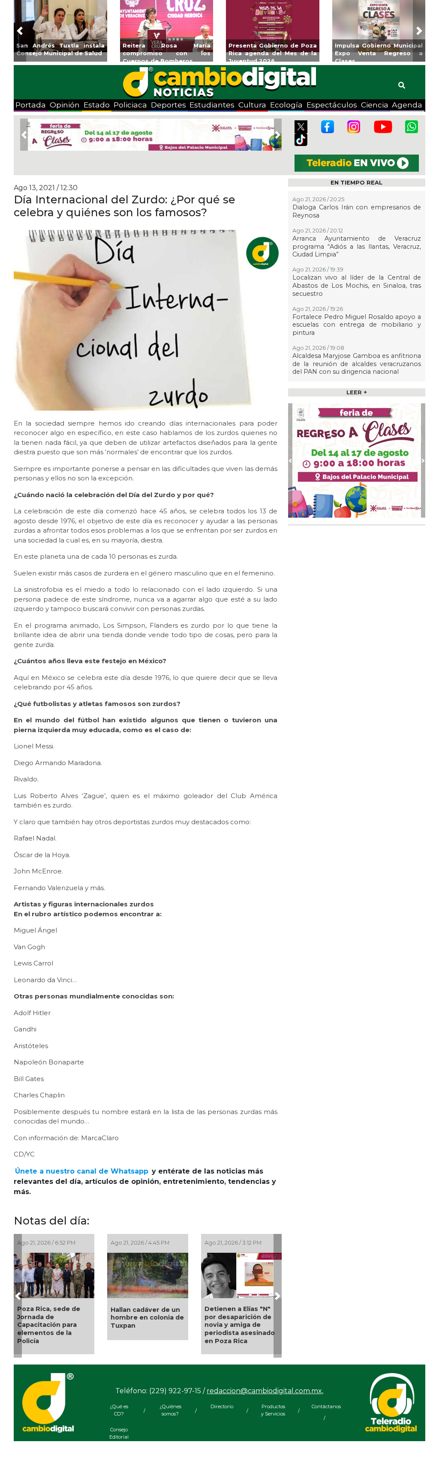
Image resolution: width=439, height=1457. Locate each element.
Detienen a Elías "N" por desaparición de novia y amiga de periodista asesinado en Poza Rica (239, 1325)
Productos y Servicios (273, 1410)
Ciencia (374, 104)
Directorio (221, 1406)
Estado (97, 104)
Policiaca (130, 104)
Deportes (168, 104)
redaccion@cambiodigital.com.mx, (265, 1391)
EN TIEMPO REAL (356, 182)
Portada (30, 104)
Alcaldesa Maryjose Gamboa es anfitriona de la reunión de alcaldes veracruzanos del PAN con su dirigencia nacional (356, 363)
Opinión (65, 104)
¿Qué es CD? (119, 1410)
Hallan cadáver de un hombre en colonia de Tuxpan (147, 1317)
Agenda (407, 104)
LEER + (356, 392)
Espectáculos (332, 104)
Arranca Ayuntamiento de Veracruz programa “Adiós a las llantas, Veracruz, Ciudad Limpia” (356, 246)
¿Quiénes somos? (170, 1410)
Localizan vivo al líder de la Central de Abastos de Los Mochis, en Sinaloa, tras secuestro (356, 285)
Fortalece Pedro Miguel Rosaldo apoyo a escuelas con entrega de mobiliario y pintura (356, 325)
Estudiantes (212, 104)
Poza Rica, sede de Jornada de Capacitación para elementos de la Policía (48, 1325)
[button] (20, 31)
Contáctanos (324, 1406)
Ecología (286, 104)
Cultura (252, 104)
